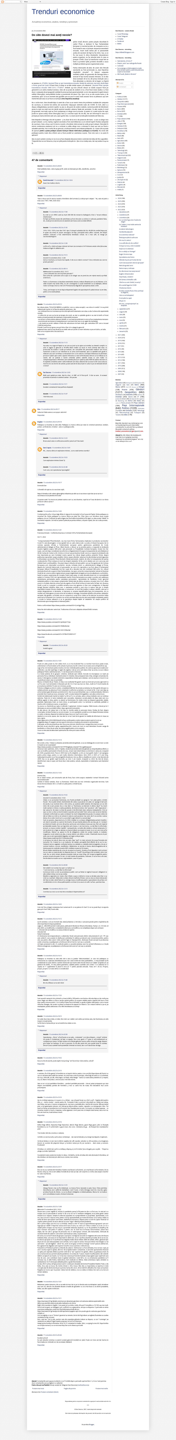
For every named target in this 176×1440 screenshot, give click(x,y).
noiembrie (122, 215)
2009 (119, 368)
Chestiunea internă (125, 288)
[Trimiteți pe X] (38, 153)
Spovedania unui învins (126, 257)
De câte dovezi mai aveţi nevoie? (129, 271)
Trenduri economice (63, 12)
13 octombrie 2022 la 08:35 (52, 166)
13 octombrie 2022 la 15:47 (58, 394)
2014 (119, 354)
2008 (119, 371)
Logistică (120, 185)
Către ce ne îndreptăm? (126, 295)
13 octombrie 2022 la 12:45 (52, 619)
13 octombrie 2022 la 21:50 (58, 227)
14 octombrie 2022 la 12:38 (58, 243)
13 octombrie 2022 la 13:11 (58, 384)
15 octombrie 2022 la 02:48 (58, 467)
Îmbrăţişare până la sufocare (128, 237)
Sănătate (120, 126)
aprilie (121, 323)
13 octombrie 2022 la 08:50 (52, 196)
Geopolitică (121, 101)
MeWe (119, 44)
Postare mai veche (102, 1388)
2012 (119, 360)
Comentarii (122, 87)
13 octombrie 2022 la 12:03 (61, 372)
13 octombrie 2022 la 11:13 (58, 342)
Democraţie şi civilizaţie (126, 268)
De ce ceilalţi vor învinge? (127, 251)
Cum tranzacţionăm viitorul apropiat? (131, 263)
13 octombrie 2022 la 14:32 (52, 904)
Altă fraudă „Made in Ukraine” (126, 74)
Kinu (38, 409)
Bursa (119, 111)
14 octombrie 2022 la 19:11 (52, 1298)
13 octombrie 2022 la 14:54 (63, 180)
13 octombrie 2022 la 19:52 (52, 1058)
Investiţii (120, 114)
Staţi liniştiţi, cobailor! (126, 277)
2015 (119, 352)
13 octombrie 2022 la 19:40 (58, 980)
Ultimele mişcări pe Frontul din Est (130, 260)
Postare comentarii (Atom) (49, 1392)
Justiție (119, 177)
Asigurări (120, 158)
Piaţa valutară (121, 119)
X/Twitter (120, 39)
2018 (119, 343)
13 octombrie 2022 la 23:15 (52, 1070)
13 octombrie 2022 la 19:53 (58, 457)
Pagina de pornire (70, 1388)
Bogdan (40, 422)
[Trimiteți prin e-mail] (34, 153)
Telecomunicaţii (122, 155)
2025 (119, 201)
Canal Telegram (122, 36)
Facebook (120, 41)
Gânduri (120, 99)
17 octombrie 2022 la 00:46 (52, 1335)
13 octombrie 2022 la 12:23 (58, 438)
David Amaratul (48, 180)
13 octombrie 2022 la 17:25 (52, 995)
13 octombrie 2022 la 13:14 (52, 740)
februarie (122, 328)
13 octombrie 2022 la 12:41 (52, 530)
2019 (119, 340)
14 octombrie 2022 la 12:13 (58, 889)
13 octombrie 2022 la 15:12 (52, 919)
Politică (119, 97)
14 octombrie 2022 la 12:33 (58, 1185)
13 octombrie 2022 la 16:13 (52, 956)
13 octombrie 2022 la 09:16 (52, 304)
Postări (120, 83)
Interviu (119, 182)
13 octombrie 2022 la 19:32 (58, 795)
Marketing (120, 167)
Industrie (120, 128)
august (121, 312)
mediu (119, 189)
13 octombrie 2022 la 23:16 (52, 1097)
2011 (119, 363)
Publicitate (120, 165)
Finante (119, 106)
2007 (119, 374)
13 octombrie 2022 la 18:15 (52, 1016)
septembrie (123, 309)
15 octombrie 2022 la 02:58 (58, 1034)
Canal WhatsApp (122, 34)
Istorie (119, 145)
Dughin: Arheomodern (126, 274)
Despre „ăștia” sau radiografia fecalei (129, 63)
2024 (119, 204)
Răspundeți (40, 172)
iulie (120, 314)
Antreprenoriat (122, 172)
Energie (119, 123)
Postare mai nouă (38, 1388)
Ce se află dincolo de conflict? (128, 243)
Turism (119, 163)
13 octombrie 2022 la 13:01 (61, 448)
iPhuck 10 (122, 301)
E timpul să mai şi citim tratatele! (129, 246)
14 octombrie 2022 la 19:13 (58, 255)
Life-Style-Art (121, 180)
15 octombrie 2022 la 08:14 (58, 269)
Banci (119, 109)
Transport (120, 153)
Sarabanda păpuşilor (126, 232)
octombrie (123, 217)
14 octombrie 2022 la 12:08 (52, 1206)
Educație (120, 187)
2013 (119, 357)
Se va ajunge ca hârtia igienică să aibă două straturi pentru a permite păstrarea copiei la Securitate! (130, 70)
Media (119, 148)
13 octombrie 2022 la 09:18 (52, 422)
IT (118, 116)
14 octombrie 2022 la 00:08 (58, 865)
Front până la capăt (125, 298)
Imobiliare (120, 131)
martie (121, 326)
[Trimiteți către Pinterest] (43, 153)
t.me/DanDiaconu (83, 1385)
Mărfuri (119, 133)
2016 (119, 349)
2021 (119, 335)
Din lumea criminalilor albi (127, 279)
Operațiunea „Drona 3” (124, 61)
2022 (119, 209)
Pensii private (121, 160)
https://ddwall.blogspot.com (125, 52)
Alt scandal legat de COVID (127, 285)
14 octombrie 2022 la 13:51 (52, 1282)
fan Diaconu (47, 372)
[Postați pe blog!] (36, 153)
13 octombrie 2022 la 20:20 (58, 645)
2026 (119, 198)
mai (120, 320)
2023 (119, 207)
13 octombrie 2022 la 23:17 (52, 1167)
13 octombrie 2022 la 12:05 (52, 511)
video (119, 121)
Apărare (119, 170)
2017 (119, 346)
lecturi (119, 143)
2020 (119, 338)
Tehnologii (120, 150)
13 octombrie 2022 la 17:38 (58, 212)
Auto (118, 138)
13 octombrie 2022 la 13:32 (52, 773)
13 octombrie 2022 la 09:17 (50, 409)
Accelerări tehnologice (126, 229)
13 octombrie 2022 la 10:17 (52, 482)
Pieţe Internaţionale (123, 104)
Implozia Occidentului (126, 249)
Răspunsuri (43, 176)
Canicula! (120, 66)
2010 (119, 366)
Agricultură (120, 141)
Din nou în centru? (125, 240)
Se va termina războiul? (126, 235)
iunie (121, 317)
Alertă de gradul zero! (126, 265)
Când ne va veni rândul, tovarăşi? (130, 282)
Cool (119, 175)
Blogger (91, 1424)
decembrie (123, 212)
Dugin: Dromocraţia (125, 254)
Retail (119, 136)
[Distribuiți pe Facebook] (40, 153)
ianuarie (122, 331)
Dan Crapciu (47, 448)
